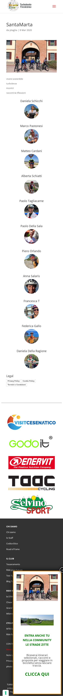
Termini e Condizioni (17, 385)
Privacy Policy (14, 381)
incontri (10, 88)
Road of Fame (13, 549)
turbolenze (11, 83)
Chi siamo (11, 532)
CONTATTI (11, 643)
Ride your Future (14, 569)
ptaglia (13, 30)
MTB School (12, 628)
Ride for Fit (11, 634)
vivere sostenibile (14, 78)
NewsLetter (11, 649)
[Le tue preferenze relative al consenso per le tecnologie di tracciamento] (6, 693)
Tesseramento (13, 564)
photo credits (12, 666)
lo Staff (9, 537)
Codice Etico (12, 543)
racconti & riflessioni (16, 92)
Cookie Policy (28, 381)
